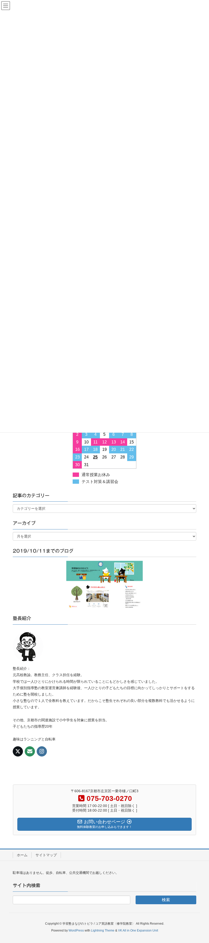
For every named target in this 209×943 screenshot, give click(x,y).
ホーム (22, 855)
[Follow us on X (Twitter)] (18, 751)
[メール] (30, 751)
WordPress (76, 930)
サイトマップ (46, 855)
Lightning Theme (102, 930)
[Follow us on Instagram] (42, 751)
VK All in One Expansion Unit (138, 930)
